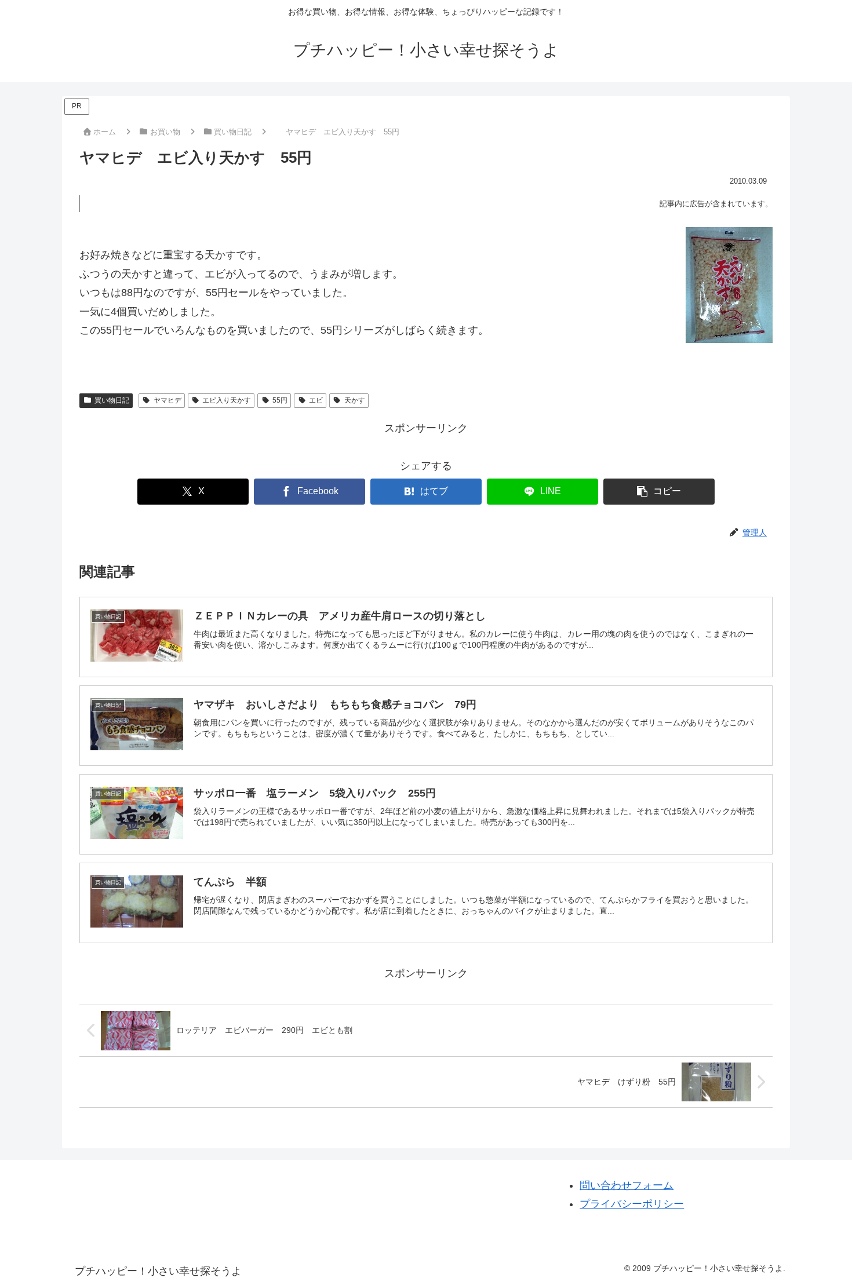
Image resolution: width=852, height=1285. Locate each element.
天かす (354, 400)
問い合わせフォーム (626, 1185)
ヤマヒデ (167, 400)
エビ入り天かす (226, 400)
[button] (658, 492)
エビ (316, 400)
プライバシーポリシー (632, 1204)
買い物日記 (111, 400)
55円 (279, 400)
